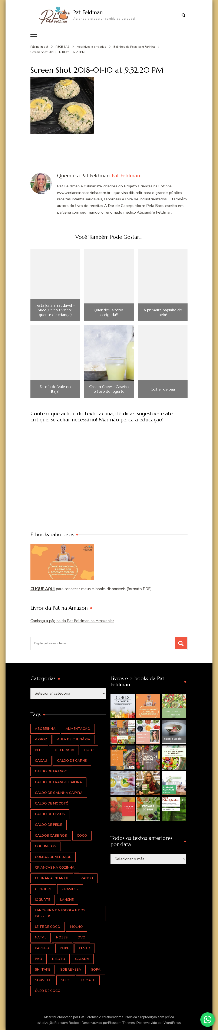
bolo (89, 750)
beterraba (63, 750)
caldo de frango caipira (58, 782)
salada (82, 959)
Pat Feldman (88, 12)
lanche (67, 899)
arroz (41, 739)
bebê (39, 750)
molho (76, 926)
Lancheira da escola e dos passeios (60, 913)
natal (40, 937)
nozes (61, 937)
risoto (58, 959)
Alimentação (78, 728)
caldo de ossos (50, 814)
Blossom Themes (121, 1022)
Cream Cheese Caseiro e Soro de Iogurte (109, 389)
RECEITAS (62, 47)
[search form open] (183, 15)
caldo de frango (51, 771)
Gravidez (70, 889)
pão (38, 959)
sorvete (43, 980)
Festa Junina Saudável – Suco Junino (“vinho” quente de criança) (55, 310)
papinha (42, 948)
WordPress (172, 1022)
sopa (95, 969)
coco (82, 835)
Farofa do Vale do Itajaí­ (55, 389)
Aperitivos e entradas (91, 47)
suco (65, 980)
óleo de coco (47, 990)
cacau (41, 760)
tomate (87, 980)
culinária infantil (52, 878)
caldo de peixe (48, 824)
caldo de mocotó (52, 803)
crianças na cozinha (55, 867)
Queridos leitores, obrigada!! (109, 312)
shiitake (42, 969)
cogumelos (45, 846)
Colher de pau (163, 389)
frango (86, 878)
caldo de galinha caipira (59, 792)
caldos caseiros (51, 835)
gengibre (43, 889)
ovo (81, 937)
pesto (84, 948)
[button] (122, 706)
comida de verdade (53, 857)
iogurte (42, 899)
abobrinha (45, 728)
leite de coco (47, 926)
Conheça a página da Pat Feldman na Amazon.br (72, 620)
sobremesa (70, 969)
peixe (64, 948)
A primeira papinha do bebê (162, 312)
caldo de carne (72, 760)
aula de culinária (73, 739)
